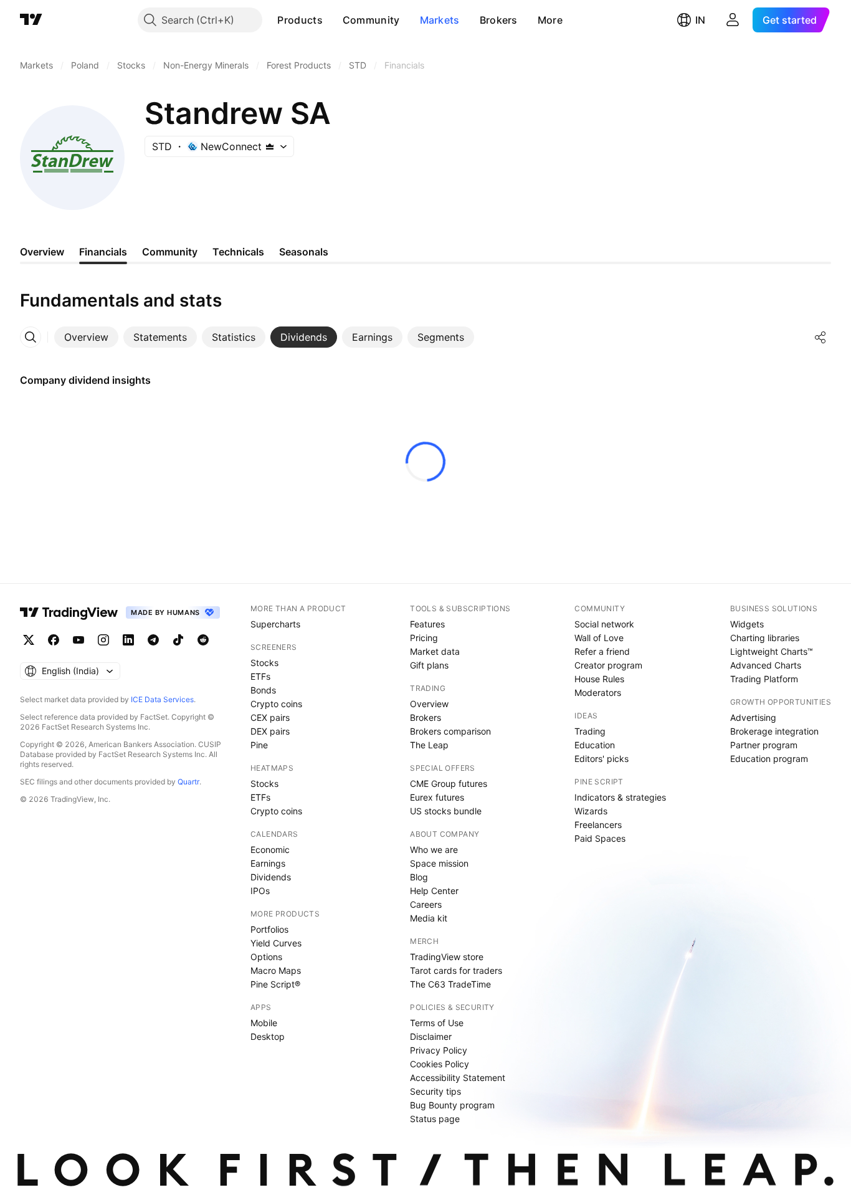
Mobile (263, 1022)
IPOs (260, 890)
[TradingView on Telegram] (153, 640)
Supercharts (275, 624)
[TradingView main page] (31, 20)
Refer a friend (602, 651)
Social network (604, 624)
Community (371, 20)
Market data (435, 651)
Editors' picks (601, 758)
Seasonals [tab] (303, 251)
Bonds (263, 690)
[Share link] (820, 337)
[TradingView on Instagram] (103, 640)
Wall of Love (599, 637)
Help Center (434, 890)
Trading (590, 731)
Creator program (608, 665)
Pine (259, 745)
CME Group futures (448, 783)
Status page (435, 1118)
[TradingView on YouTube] (78, 640)
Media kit (428, 918)
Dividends (270, 877)
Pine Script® (275, 984)
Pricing (424, 637)
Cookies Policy (439, 1064)
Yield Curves (276, 943)
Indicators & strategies (620, 797)
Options (266, 956)
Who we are (434, 849)
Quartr (188, 781)
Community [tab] (169, 251)
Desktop (267, 1036)
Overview (429, 703)
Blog (419, 877)
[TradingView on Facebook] (53, 640)
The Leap (429, 745)
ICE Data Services (162, 699)
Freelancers (598, 824)
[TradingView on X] (28, 640)
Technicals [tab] (238, 251)
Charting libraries (764, 637)
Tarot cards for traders (456, 970)
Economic (270, 849)
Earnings (267, 863)
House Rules (599, 679)
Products (299, 20)
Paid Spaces (599, 838)
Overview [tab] (42, 251)
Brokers (499, 20)
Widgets (747, 624)
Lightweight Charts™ (771, 651)
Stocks (264, 662)
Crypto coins (276, 703)
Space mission (439, 863)
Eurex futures (437, 797)
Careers (426, 904)
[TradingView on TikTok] (178, 640)
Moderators (597, 692)
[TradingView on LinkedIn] (128, 640)
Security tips (435, 1091)
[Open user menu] (732, 19)
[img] (269, 146)
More (550, 20)
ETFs (260, 676)
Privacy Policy (438, 1050)
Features (427, 624)
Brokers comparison (450, 731)
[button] (332, 19)
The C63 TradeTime (450, 984)
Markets (440, 20)
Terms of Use (437, 1022)
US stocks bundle (446, 811)
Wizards (590, 811)
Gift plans (429, 665)
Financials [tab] (103, 251)
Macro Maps (275, 970)
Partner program (763, 745)
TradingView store (446, 956)
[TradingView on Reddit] (203, 640)
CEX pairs (270, 717)
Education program (769, 758)
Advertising (753, 717)
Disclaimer (431, 1036)
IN (700, 20)
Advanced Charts (765, 665)
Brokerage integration (774, 731)
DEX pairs (270, 731)
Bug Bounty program (452, 1105)
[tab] (86, 337)
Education (594, 745)
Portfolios (269, 929)
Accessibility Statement (457, 1077)
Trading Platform (764, 679)
